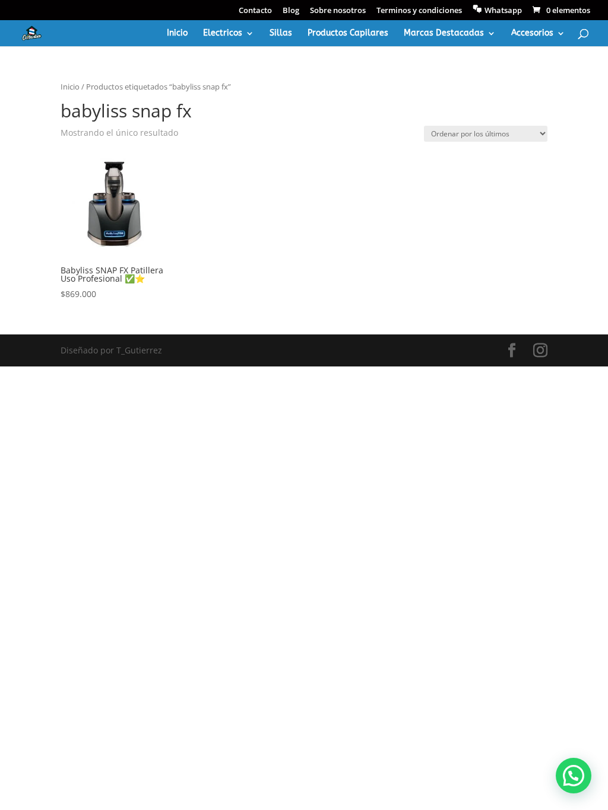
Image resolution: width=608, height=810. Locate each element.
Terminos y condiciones (419, 11)
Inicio (177, 33)
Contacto (255, 11)
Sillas (281, 33)
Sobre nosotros (338, 11)
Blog (291, 11)
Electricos (222, 33)
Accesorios (532, 33)
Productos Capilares (348, 33)
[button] (573, 775)
